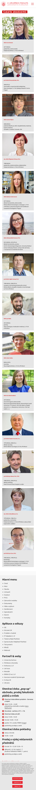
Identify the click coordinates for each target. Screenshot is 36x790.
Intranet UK (8, 630)
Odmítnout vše (17, 782)
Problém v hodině (10, 633)
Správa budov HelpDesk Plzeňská (15, 642)
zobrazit (18, 35)
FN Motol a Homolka (11, 663)
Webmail (7, 650)
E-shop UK (7, 680)
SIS (5, 627)
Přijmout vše (17, 786)
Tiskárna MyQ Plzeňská (12, 639)
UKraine (7, 683)
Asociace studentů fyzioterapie (14, 677)
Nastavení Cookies (17, 778)
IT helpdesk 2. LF (9, 636)
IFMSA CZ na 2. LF (10, 674)
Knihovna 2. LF (9, 666)
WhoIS (6, 647)
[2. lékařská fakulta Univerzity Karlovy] (3, 4)
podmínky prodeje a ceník (13, 725)
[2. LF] (17, 4)
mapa (24, 723)
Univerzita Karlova (10, 660)
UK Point (7, 669)
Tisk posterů (8, 644)
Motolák (7, 671)
